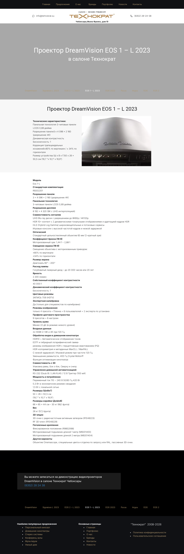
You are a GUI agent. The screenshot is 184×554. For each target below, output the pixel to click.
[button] (79, 4)
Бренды (92, 4)
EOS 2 (156, 90)
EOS (146, 90)
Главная (46, 4)
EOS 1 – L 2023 (92, 90)
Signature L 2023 (51, 90)
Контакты (137, 4)
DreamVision (31, 90)
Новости (123, 4)
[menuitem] (46, 4)
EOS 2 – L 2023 (72, 90)
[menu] (92, 4)
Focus (123, 90)
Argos (135, 90)
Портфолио (107, 4)
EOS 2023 (110, 90)
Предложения (63, 4)
